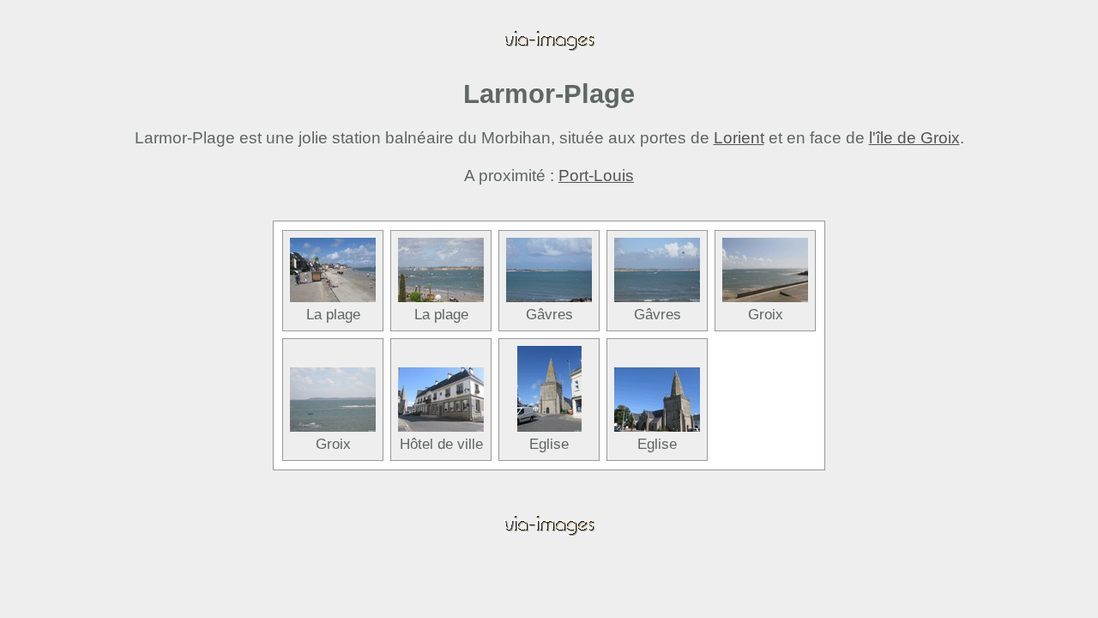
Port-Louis (596, 176)
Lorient (739, 138)
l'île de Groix (914, 138)
